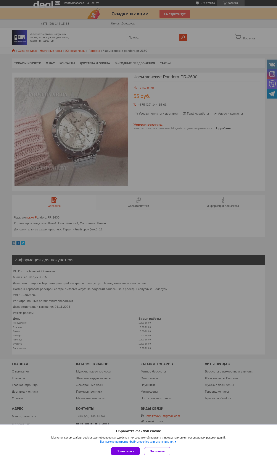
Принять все (125, 451)
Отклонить (157, 451)
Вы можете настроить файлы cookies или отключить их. (137, 441)
